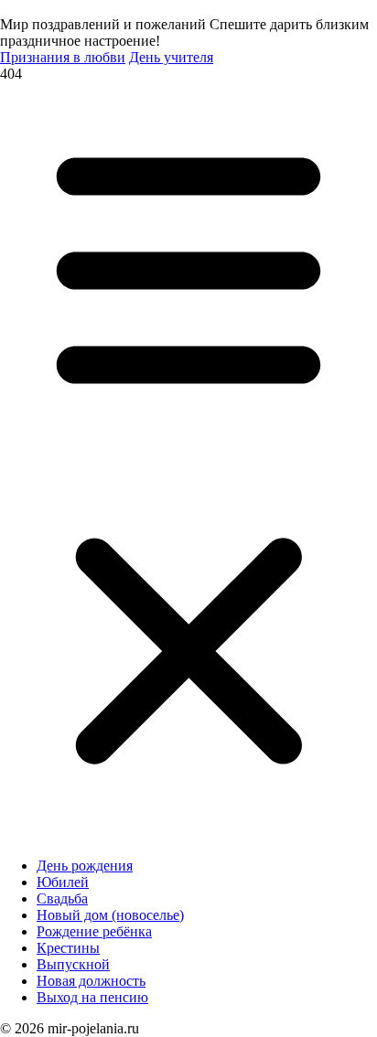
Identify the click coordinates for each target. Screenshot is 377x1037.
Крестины (68, 948)
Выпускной (73, 964)
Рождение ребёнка (94, 931)
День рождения (85, 865)
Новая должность (91, 981)
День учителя (171, 57)
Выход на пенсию (92, 997)
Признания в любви (62, 57)
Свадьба (62, 898)
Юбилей (63, 882)
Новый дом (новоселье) (110, 915)
